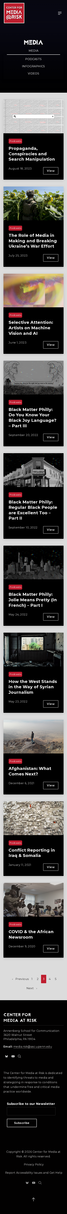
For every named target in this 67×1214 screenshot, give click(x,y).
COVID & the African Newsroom (31, 934)
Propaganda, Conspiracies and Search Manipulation (32, 154)
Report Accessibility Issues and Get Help (33, 1172)
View (52, 172)
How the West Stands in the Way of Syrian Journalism (33, 687)
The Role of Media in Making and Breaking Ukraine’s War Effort (33, 241)
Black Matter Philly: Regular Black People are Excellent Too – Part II (33, 510)
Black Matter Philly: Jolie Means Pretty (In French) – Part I (33, 600)
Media (33, 50)
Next (30, 988)
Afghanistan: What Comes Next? (30, 771)
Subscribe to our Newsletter (31, 1104)
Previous (22, 979)
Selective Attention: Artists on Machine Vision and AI (31, 328)
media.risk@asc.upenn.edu (32, 1046)
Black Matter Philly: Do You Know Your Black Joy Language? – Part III (32, 417)
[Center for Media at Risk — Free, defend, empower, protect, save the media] (14, 13)
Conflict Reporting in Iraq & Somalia (32, 852)
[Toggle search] (19, 1056)
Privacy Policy (34, 1164)
